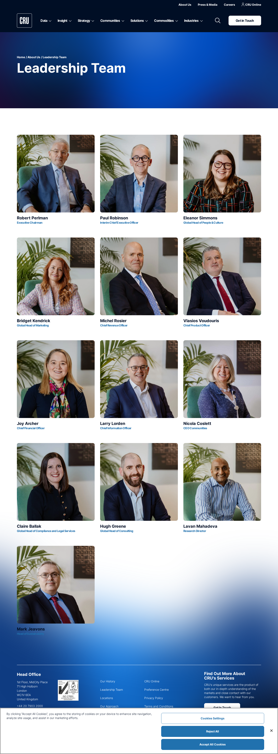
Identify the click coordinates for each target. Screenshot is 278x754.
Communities (110, 21)
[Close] (271, 730)
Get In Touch (222, 707)
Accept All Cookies (212, 744)
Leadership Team (111, 689)
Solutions (137, 21)
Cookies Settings (212, 718)
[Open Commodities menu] (176, 20)
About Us (184, 4)
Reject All (212, 731)
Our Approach (109, 706)
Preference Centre (156, 689)
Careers (229, 4)
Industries (191, 21)
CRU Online (253, 4)
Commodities (164, 21)
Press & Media (207, 4)
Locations (106, 698)
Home (21, 57)
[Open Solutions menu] (146, 20)
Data (43, 21)
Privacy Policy (153, 698)
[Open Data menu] (49, 20)
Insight (62, 21)
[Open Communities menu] (122, 20)
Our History (107, 681)
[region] (139, 731)
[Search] (218, 20)
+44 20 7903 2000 (30, 706)
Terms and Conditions (158, 706)
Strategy (84, 21)
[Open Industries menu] (201, 20)
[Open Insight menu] (69, 20)
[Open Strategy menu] (92, 20)
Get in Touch (245, 21)
